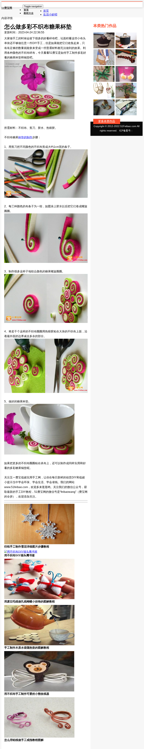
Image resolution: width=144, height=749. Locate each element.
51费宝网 (6, 7)
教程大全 (29, 13)
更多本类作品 (106, 121)
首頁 (26, 9)
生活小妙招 (50, 14)
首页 (46, 10)
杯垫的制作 (25, 137)
